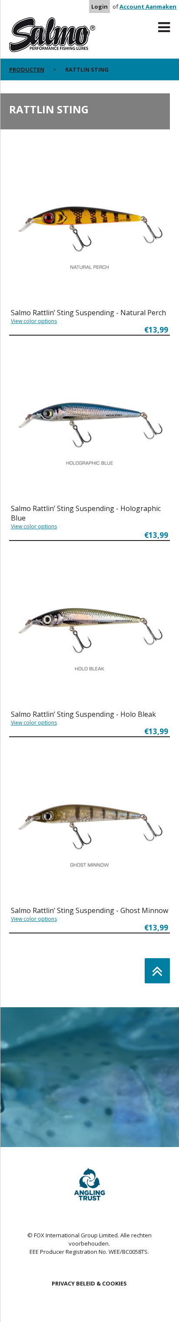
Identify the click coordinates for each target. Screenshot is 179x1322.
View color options (34, 321)
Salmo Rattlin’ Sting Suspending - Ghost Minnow (89, 910)
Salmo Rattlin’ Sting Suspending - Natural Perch (88, 312)
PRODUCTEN (26, 69)
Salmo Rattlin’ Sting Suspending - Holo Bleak (83, 714)
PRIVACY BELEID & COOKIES (89, 1283)
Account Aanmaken (147, 6)
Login (99, 6)
